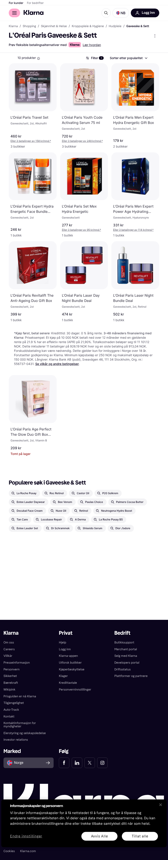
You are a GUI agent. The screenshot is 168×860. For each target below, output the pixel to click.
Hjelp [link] (62, 642)
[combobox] (128, 58)
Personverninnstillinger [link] (75, 689)
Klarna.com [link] (28, 851)
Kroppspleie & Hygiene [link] (88, 26)
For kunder (16, 3)
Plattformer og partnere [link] (131, 676)
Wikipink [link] (9, 689)
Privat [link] (65, 633)
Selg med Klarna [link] (125, 656)
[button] (120, 13)
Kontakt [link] (9, 716)
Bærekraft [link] (11, 683)
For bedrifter (35, 3)
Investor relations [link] (16, 740)
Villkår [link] (8, 656)
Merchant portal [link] (125, 649)
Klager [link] (63, 676)
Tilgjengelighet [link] (14, 703)
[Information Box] (38, 58)
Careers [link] (9, 649)
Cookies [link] (9, 851)
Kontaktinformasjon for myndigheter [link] (20, 724)
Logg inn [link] (65, 649)
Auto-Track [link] (11, 710)
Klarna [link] (13, 26)
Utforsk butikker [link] (70, 662)
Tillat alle (140, 836)
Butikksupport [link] (124, 642)
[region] (84, 823)
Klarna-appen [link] (68, 656)
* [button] (30, 141)
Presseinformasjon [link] (17, 662)
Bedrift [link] (122, 633)
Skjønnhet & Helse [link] (54, 26)
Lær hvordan (92, 45)
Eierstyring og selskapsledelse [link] (25, 733)
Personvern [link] (12, 669)
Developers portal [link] (126, 662)
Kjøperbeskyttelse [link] (71, 669)
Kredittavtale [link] (68, 683)
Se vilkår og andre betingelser (57, 364)
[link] (64, 763)
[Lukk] (160, 804)
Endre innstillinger (26, 836)
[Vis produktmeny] (154, 36)
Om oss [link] (9, 642)
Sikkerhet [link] (10, 676)
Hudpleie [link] (115, 26)
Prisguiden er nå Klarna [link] (20, 696)
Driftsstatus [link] (122, 669)
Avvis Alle (99, 836)
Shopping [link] (29, 26)
